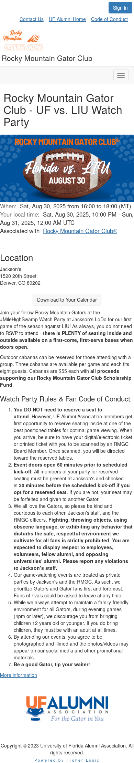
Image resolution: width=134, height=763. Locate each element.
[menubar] (75, 17)
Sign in (120, 7)
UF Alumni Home (67, 18)
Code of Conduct (109, 18)
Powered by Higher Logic (67, 760)
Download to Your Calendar (67, 299)
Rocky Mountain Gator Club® (80, 231)
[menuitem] (33, 17)
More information (18, 674)
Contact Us (32, 18)
